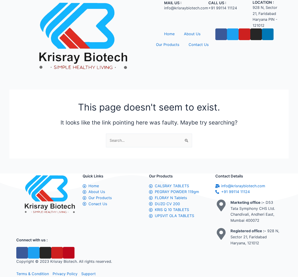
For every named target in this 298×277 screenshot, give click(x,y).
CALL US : (217, 2)
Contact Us (199, 44)
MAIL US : (173, 2)
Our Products (167, 44)
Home (169, 33)
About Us (192, 33)
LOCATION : (263, 2)
